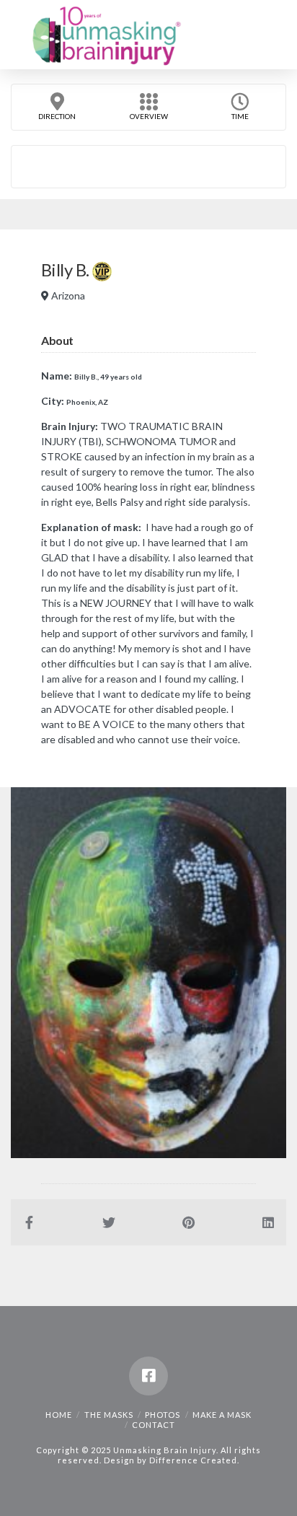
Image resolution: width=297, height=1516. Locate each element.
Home (58, 1414)
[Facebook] (148, 1376)
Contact (153, 1424)
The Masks (108, 1414)
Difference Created (193, 1460)
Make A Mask (222, 1414)
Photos (162, 1414)
